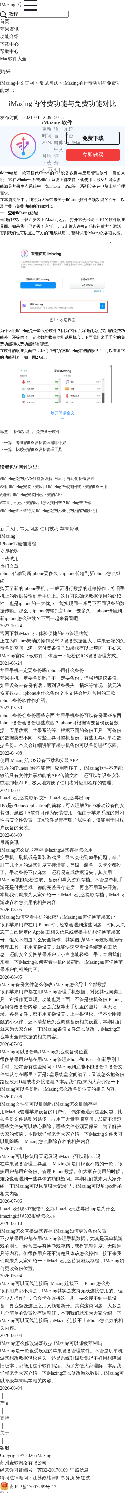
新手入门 (9, 528)
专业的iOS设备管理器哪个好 (41, 442)
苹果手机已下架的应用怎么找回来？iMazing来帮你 (45, 502)
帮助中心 (9, 51)
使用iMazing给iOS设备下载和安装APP (39, 760)
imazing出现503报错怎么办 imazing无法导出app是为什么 (57, 1208)
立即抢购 (9, 551)
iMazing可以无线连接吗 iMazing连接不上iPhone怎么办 (55, 1283)
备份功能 (21, 431)
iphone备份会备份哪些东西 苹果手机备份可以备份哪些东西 (60, 715)
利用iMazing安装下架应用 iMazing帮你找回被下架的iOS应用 (53, 486)
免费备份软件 (48, 431)
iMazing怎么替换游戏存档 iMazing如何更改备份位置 (53, 1231)
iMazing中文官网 (17, 83)
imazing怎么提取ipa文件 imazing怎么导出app (45, 797)
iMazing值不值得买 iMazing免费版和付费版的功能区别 (48, 510)
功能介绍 (9, 36)
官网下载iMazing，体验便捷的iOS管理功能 (44, 633)
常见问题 (48, 83)
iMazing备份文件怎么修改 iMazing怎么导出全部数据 (53, 984)
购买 (5, 71)
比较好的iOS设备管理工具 (39, 449)
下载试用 (9, 558)
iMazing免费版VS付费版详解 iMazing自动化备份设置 (47, 478)
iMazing (8, 4)
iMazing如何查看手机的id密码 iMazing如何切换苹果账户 (57, 917)
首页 (4, 21)
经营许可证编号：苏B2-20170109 (34, 1470)
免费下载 (93, 138)
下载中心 (9, 44)
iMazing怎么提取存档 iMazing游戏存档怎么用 (46, 850)
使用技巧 (49, 528)
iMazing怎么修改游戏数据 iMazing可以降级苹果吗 (51, 1343)
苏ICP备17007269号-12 (33, 1486)
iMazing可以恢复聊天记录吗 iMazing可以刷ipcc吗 (50, 1156)
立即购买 (93, 155)
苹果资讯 (9, 29)
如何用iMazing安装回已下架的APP (31, 494)
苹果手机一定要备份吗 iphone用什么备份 (42, 670)
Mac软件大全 (13, 58)
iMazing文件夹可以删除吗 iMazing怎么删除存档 (48, 1104)
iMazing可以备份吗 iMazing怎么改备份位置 (44, 1051)
